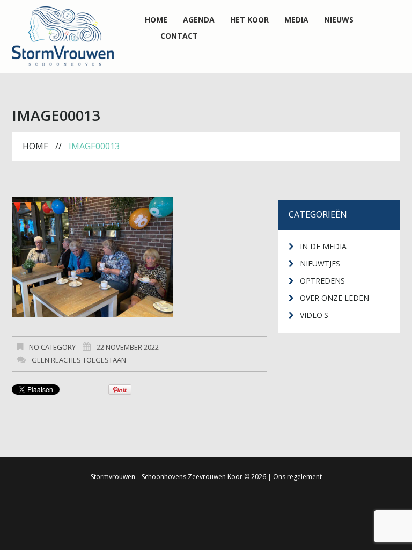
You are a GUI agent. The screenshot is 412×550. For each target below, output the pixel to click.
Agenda (199, 20)
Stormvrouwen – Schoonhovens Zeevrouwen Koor (166, 476)
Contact (179, 36)
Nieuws (339, 20)
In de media (323, 246)
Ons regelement (297, 476)
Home (156, 20)
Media (296, 20)
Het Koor (249, 20)
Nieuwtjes (320, 263)
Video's (314, 315)
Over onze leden (334, 298)
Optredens (322, 281)
